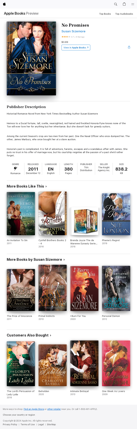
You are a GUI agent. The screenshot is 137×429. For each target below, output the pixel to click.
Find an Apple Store (34, 409)
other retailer (54, 409)
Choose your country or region (19, 415)
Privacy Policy (10, 424)
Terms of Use (28, 424)
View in (75, 47)
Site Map (51, 424)
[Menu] (132, 4)
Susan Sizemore (74, 31)
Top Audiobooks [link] (124, 14)
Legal (41, 424)
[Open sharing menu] (129, 47)
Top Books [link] (105, 14)
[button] (115, 4)
